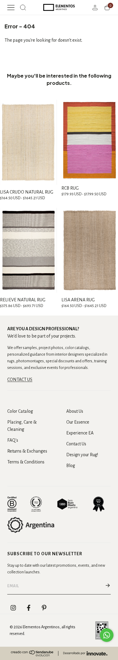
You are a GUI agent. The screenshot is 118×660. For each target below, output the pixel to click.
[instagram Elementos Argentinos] (13, 608)
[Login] (95, 7)
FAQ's (12, 440)
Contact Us (76, 443)
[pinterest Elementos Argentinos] (44, 608)
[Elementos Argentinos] (58, 7)
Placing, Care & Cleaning (22, 426)
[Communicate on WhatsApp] (106, 635)
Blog (70, 465)
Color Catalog (20, 411)
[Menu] (11, 7)
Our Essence (77, 422)
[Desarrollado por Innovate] (85, 653)
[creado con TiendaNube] (32, 653)
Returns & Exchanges (27, 451)
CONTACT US (19, 379)
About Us (74, 411)
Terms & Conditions (25, 462)
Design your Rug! (82, 454)
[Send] (108, 586)
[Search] (23, 7)
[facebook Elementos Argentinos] (29, 608)
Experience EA (79, 433)
